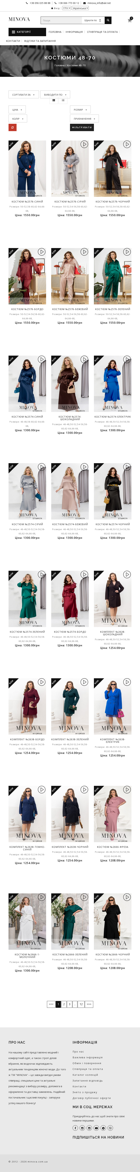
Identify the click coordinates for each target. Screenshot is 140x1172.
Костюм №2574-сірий (27, 524)
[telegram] (103, 1128)
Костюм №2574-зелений (27, 631)
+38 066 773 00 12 (68, 3)
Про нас (78, 1051)
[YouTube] (96, 1128)
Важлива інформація (88, 1057)
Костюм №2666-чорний (113, 954)
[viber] (110, 1128)
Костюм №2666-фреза (112, 846)
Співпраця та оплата (102, 32)
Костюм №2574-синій (27, 416)
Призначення (82, 118)
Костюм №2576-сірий (70, 201)
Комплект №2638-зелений (70, 739)
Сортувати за (21, 94)
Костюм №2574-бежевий (70, 524)
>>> (89, 1004)
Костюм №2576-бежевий (70, 309)
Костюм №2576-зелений (112, 309)
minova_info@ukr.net (99, 3)
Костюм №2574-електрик (112, 416)
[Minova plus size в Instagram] (82, 1128)
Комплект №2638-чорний (70, 846)
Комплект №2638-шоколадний (112, 633)
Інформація (74, 32)
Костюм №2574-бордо (70, 631)
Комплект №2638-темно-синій (27, 848)
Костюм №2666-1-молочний (27, 956)
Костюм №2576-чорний (113, 201)
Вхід (57, 8)
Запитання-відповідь (88, 1080)
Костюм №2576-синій (27, 201)
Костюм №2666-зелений (70, 954)
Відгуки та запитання (40, 41)
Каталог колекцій (85, 1074)
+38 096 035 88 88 (39, 3)
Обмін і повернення (87, 1063)
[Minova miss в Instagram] (89, 1128)
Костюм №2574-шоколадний (70, 418)
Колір (15, 118)
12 (81, 1004)
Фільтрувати (82, 127)
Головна (55, 32)
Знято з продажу (85, 1092)
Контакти (13, 41)
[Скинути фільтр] (13, 127)
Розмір (78, 109)
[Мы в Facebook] (75, 1128)
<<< (51, 1004)
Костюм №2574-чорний (113, 524)
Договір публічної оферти (92, 1098)
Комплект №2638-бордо (27, 739)
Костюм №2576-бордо (27, 309)
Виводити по (53, 94)
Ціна (15, 109)
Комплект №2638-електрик (112, 740)
